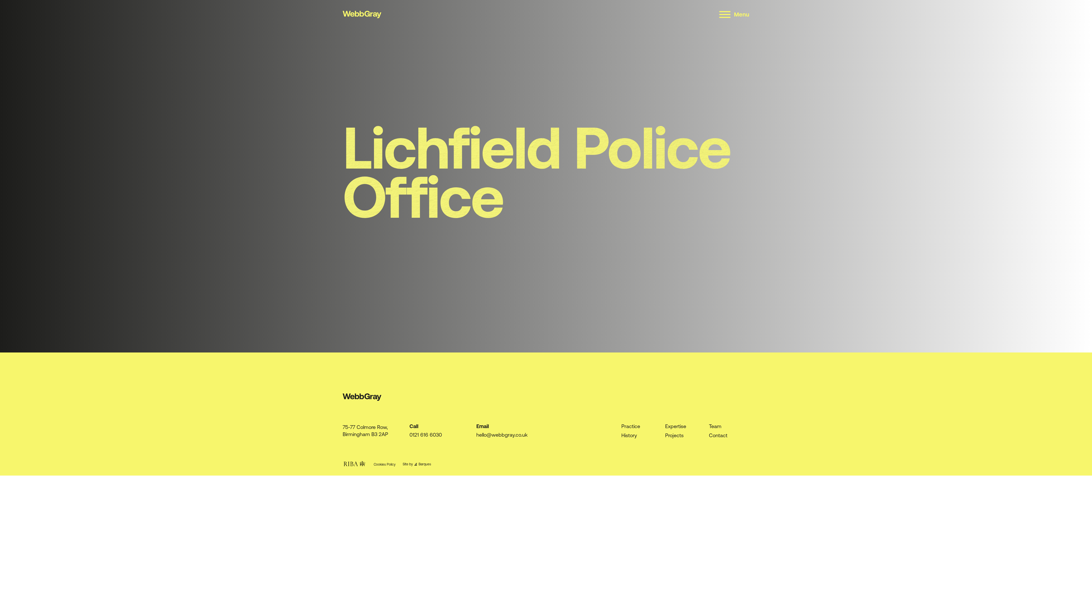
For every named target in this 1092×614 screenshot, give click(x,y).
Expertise (675, 426)
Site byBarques (417, 464)
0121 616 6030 (426, 435)
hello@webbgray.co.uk (502, 435)
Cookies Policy (385, 464)
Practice (630, 426)
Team (715, 426)
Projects (674, 435)
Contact (718, 435)
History (629, 435)
